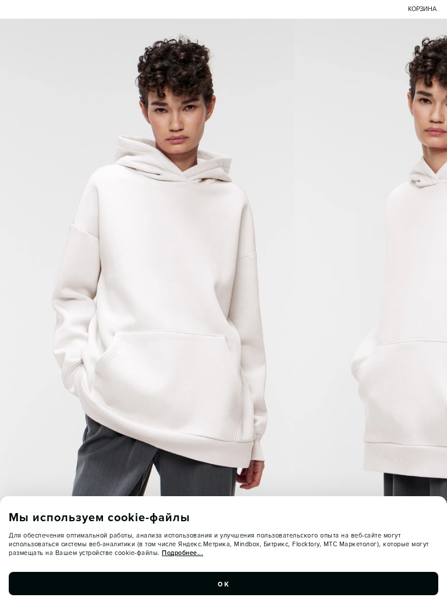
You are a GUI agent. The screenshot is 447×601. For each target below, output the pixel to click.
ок (223, 583)
